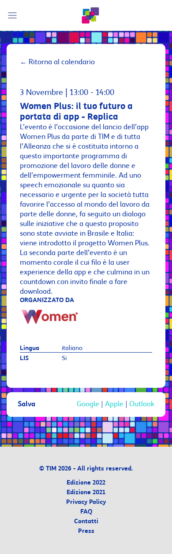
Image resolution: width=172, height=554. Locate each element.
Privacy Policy (86, 502)
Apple (114, 404)
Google (88, 404)
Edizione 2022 (86, 483)
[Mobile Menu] (13, 15)
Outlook (141, 404)
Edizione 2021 (86, 492)
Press (86, 531)
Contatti (86, 521)
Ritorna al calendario (57, 62)
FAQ (86, 512)
